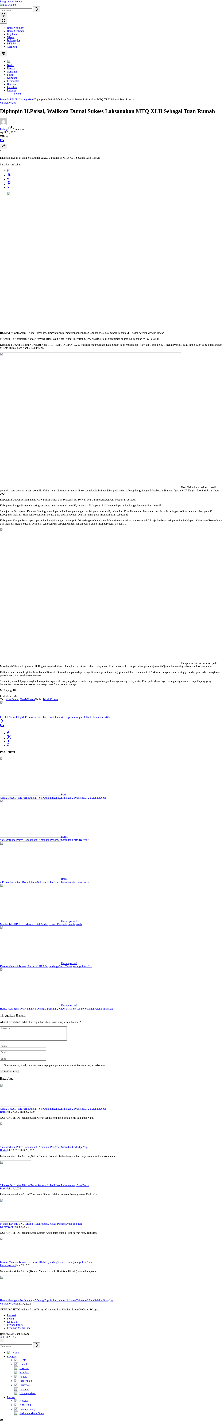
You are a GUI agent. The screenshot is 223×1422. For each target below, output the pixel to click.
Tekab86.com (27, 699)
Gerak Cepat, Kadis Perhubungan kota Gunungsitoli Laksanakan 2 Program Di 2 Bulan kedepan (53, 797)
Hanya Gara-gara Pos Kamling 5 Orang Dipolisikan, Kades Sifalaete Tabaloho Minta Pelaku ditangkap (56, 1008)
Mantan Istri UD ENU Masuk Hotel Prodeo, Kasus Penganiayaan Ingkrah (41, 924)
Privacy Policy (15, 1324)
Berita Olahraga (15, 30)
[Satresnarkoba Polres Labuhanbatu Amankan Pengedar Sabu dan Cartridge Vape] (30, 836)
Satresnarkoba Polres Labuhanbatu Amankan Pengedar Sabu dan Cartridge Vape (44, 839)
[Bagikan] (3, 146)
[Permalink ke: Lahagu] (3, 124)
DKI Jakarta (13, 43)
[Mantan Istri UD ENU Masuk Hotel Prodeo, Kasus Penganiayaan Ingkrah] (30, 921)
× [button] (2, 1340)
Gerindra (12, 46)
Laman (11, 1397)
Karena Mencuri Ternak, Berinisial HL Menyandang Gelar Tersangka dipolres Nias (46, 966)
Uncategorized (8, 102)
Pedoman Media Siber (19, 1327)
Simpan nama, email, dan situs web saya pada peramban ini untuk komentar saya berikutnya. (55, 1065)
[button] (36, 9)
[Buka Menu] (3, 21)
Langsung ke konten (11, 1)
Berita (64, 794)
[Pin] (9, 184)
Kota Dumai (12, 699)
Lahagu (4, 129)
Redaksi (11, 1315)
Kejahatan (12, 34)
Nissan (10, 37)
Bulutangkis (13, 40)
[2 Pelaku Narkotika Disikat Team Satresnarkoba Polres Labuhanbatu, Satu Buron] (30, 878)
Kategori (12, 1356)
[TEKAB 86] (8, 4)
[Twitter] (9, 175)
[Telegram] (8, 179)
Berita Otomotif (15, 27)
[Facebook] (8, 170)
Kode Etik (12, 1321)
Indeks (10, 1318)
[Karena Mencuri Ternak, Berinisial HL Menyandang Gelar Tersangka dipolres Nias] (30, 963)
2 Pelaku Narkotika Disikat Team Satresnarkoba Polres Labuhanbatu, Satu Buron (44, 882)
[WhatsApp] (8, 187)
